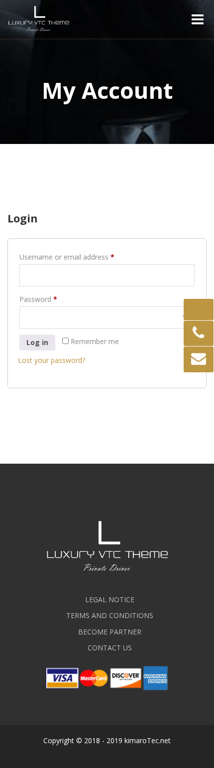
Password (52, 299)
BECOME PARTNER (109, 631)
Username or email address (80, 257)
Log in (37, 342)
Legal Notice (109, 599)
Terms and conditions (109, 615)
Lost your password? (51, 360)
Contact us (110, 647)
